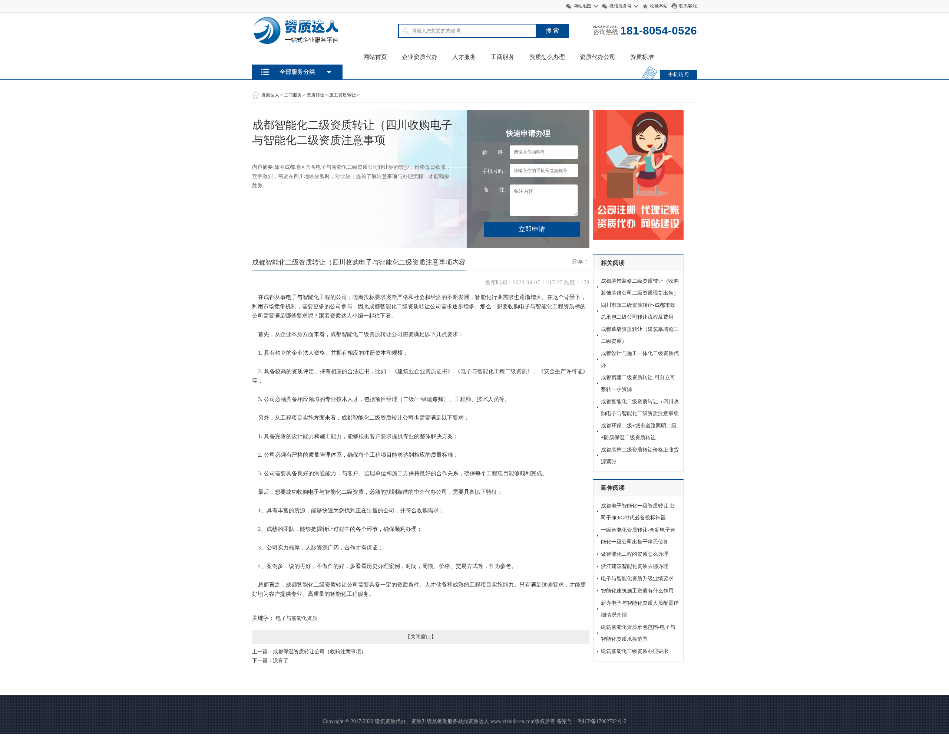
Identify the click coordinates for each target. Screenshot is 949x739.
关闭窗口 (420, 637)
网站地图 (582, 6)
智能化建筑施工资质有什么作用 (637, 591)
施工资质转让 (342, 95)
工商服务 (503, 57)
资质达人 (270, 95)
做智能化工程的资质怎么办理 (634, 554)
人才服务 (464, 57)
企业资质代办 (419, 57)
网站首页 (375, 57)
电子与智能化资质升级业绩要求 (637, 578)
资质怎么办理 (547, 57)
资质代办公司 (597, 57)
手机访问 (678, 74)
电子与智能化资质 (296, 618)
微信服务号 (620, 6)
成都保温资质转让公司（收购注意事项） (319, 651)
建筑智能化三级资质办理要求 (634, 651)
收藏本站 (659, 6)
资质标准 (642, 57)
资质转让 (315, 95)
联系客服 (688, 6)
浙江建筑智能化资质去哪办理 (634, 566)
